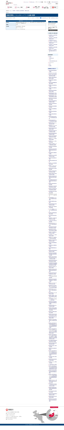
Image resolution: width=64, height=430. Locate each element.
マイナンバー (51, 62)
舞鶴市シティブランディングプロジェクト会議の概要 (53, 276)
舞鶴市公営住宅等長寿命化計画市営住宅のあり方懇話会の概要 (53, 257)
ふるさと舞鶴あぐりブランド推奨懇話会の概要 (53, 210)
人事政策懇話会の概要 (53, 364)
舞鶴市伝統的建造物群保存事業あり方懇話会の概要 (53, 280)
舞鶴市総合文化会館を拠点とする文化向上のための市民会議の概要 (53, 286)
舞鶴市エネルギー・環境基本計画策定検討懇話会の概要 (53, 381)
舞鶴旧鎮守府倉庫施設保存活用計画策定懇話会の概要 (53, 254)
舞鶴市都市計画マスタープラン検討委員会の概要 (53, 224)
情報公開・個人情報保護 (20, 10)
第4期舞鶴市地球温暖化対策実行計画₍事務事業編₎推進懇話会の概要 (53, 264)
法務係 (50, 65)
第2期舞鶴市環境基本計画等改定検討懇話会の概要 (53, 180)
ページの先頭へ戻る (54, 407)
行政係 (50, 56)
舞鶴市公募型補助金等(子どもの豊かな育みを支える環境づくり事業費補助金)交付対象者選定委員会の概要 (53, 336)
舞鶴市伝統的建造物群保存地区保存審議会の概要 (53, 371)
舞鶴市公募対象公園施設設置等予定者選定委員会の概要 (53, 309)
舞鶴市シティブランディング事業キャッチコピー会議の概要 (53, 299)
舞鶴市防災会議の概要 (53, 73)
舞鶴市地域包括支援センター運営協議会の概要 (53, 117)
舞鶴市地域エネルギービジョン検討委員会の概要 (53, 290)
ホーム (11, 10)
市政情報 (14, 10)
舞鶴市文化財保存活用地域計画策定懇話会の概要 (53, 270)
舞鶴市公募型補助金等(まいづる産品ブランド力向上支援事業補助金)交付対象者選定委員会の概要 (53, 352)
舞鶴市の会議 (27, 10)
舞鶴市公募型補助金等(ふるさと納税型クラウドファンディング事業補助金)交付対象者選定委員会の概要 (53, 330)
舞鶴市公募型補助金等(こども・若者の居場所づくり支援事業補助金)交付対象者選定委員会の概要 (53, 376)
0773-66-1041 (10, 419)
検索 (56, 3)
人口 (50, 59)
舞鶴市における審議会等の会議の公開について (53, 50)
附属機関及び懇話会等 (53, 40)
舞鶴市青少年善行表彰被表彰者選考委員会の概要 (53, 150)
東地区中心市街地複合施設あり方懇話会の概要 (53, 320)
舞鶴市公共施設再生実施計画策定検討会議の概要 (53, 177)
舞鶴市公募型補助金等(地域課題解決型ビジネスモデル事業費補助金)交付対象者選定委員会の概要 (53, 325)
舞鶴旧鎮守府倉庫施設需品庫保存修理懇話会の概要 (53, 302)
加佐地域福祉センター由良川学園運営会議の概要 (53, 198)
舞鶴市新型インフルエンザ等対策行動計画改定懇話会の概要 (53, 384)
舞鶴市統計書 (52, 58)
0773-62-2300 (10, 413)
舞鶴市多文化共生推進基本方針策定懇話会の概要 (53, 400)
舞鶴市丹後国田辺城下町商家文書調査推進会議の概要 (53, 388)
